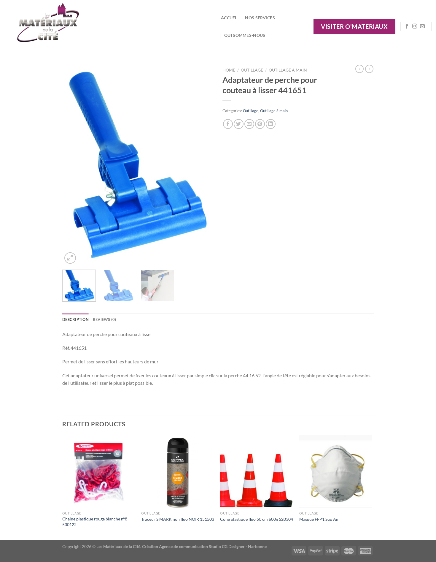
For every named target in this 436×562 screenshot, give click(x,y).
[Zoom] (70, 258)
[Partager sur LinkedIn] (271, 124)
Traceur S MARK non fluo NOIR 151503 (177, 519)
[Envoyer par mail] (249, 124)
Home (228, 70)
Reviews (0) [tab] (104, 319)
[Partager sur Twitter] (239, 124)
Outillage (252, 70)
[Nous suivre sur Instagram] (414, 26)
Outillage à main (288, 70)
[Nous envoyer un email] (422, 26)
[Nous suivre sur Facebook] (407, 26)
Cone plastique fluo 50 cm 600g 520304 (256, 519)
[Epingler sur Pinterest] (260, 124)
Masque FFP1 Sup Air (319, 519)
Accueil (229, 17)
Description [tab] (75, 319)
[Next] (203, 165)
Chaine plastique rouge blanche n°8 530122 (94, 521)
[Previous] (72, 165)
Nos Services (260, 17)
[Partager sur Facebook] (228, 124)
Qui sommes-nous (244, 35)
